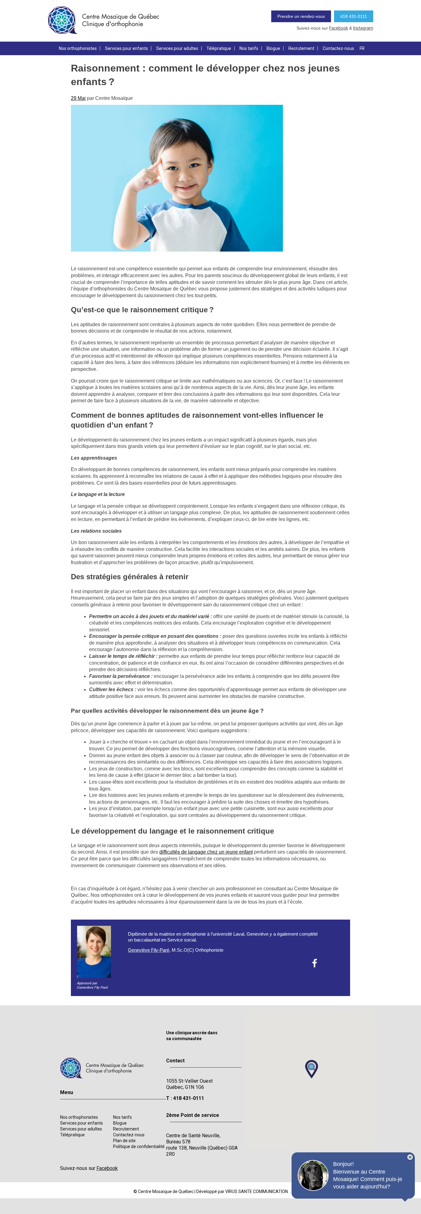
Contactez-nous (338, 48)
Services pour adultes (177, 48)
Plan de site (124, 1140)
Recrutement (301, 48)
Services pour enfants (126, 48)
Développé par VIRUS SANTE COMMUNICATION (242, 1191)
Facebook (338, 28)
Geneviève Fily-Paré (148, 950)
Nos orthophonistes (78, 48)
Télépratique (218, 48)
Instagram (363, 28)
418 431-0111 (353, 16)
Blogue (273, 48)
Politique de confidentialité (139, 1146)
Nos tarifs (248, 48)
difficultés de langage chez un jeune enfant (206, 852)
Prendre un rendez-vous (301, 16)
